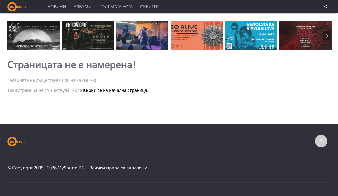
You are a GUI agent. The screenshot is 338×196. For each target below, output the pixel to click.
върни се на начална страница (115, 90)
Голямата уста (116, 6)
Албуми (83, 6)
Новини (56, 6)
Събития (150, 6)
